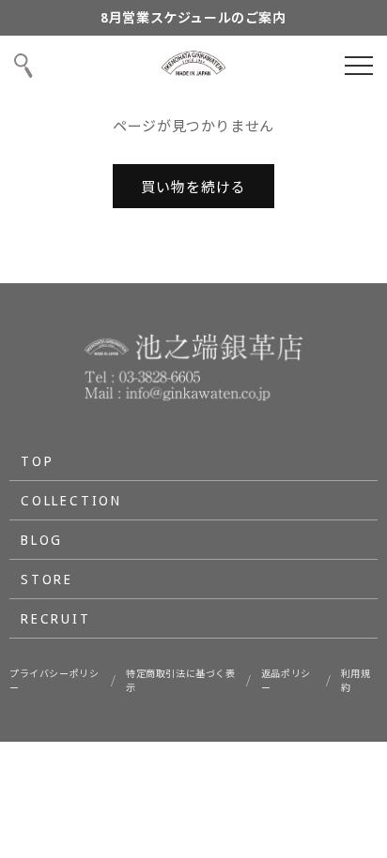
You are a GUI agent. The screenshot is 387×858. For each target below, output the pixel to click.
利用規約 (356, 680)
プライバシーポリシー (54, 680)
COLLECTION (71, 500)
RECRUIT (56, 618)
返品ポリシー (286, 680)
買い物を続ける (193, 186)
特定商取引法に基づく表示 (181, 680)
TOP (37, 461)
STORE (47, 579)
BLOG (42, 540)
